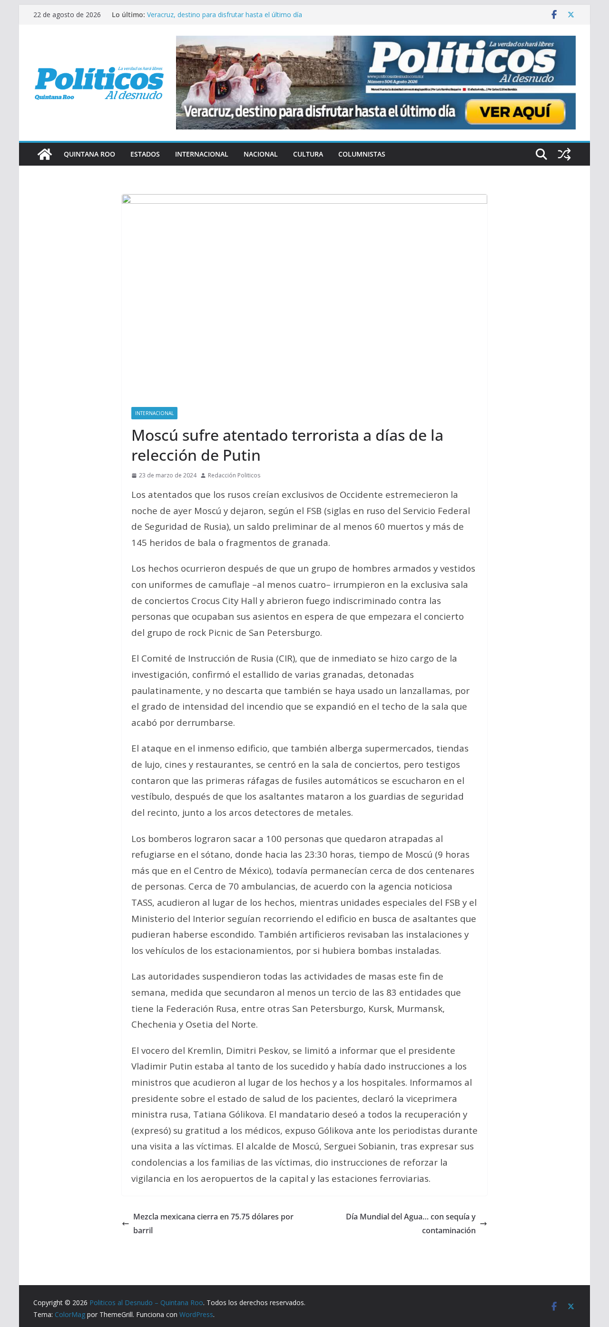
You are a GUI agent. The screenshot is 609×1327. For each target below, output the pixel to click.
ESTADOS (145, 153)
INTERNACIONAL (201, 153)
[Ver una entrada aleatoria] (564, 154)
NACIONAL (261, 153)
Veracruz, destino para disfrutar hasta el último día (224, 14)
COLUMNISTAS (361, 153)
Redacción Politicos (234, 475)
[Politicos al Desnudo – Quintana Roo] (44, 154)
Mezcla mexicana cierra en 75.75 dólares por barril (213, 1223)
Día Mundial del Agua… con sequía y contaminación (411, 1223)
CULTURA (308, 153)
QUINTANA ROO (89, 153)
